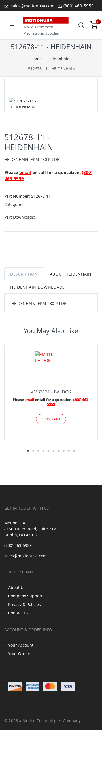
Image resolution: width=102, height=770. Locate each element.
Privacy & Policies (24, 604)
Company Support (25, 596)
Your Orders (19, 653)
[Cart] (94, 25)
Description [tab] (24, 274)
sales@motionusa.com (32, 5)
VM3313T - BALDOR (51, 392)
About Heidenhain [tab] (71, 274)
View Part (51, 419)
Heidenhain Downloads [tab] (37, 287)
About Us (17, 587)
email (25, 172)
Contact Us (18, 613)
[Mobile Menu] (12, 25)
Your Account (20, 645)
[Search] (81, 24)
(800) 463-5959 (78, 5)
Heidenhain (59, 58)
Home (36, 58)
